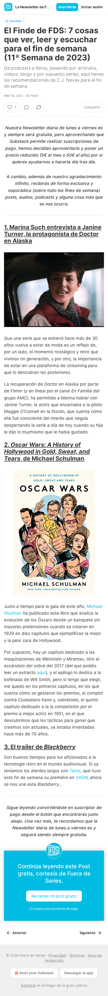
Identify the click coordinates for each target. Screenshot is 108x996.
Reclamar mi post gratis (54, 896)
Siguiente (87, 933)
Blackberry (60, 746)
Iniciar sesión (92, 7)
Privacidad (57, 955)
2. (7, 444)
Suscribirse (67, 7)
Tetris (75, 770)
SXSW (81, 777)
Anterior (20, 933)
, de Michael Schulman (52, 458)
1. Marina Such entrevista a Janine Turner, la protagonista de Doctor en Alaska (52, 234)
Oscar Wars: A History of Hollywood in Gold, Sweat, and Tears (47, 451)
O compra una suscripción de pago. (54, 909)
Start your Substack (36, 972)
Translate (15, 21)
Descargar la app (78, 972)
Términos (77, 955)
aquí (41, 672)
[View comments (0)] (27, 107)
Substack (28, 985)
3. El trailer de (24, 746)
